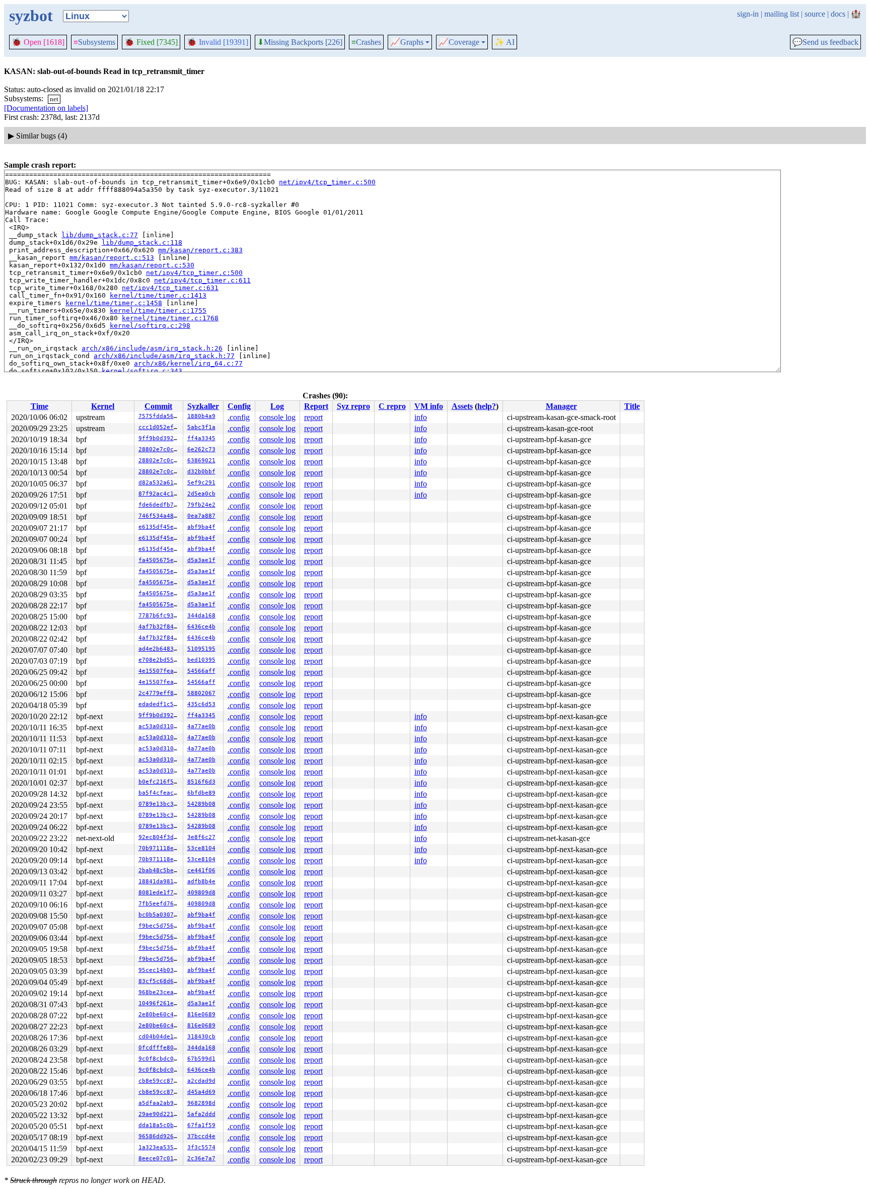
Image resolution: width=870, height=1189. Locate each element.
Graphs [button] (406, 42)
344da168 (201, 615)
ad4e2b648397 (159, 649)
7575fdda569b (159, 416)
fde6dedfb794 (159, 505)
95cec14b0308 (159, 970)
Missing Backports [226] (299, 42)
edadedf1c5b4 (159, 704)
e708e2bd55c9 (159, 660)
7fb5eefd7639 (159, 903)
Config (239, 406)
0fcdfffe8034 (159, 1047)
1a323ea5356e (159, 1147)
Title (632, 406)
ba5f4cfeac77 (159, 793)
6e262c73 (201, 449)
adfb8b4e (201, 881)
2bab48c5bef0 (159, 870)
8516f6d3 (201, 782)
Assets (462, 406)
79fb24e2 (201, 505)
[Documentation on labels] (46, 108)
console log (277, 417)
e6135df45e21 (159, 527)
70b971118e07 (159, 848)
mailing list (781, 14)
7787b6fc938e (159, 615)
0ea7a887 (201, 516)
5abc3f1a (201, 427)
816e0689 (201, 1014)
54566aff (201, 671)
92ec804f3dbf (159, 837)
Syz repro (353, 406)
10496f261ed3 (159, 1003)
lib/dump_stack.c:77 (99, 235)
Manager (561, 406)
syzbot (31, 16)
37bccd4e (201, 1136)
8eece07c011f (159, 1158)
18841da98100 (159, 881)
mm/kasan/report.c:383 (200, 250)
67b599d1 (201, 1059)
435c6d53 (201, 704)
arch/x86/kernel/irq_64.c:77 (188, 363)
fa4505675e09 (159, 560)
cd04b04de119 (159, 1036)
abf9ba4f (201, 527)
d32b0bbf (201, 471)
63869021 (201, 460)
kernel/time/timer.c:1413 (158, 295)
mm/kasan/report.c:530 (152, 265)
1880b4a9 (201, 416)
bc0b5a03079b (159, 915)
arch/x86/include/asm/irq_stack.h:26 (152, 348)
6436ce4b (201, 626)
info (420, 417)
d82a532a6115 (159, 482)
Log (277, 406)
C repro (392, 406)
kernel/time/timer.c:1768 (170, 318)
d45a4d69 (201, 1092)
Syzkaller (203, 406)
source (815, 14)
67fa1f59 (201, 1125)
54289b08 (201, 804)
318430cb (201, 1036)
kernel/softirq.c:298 (150, 325)
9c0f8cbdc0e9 (159, 1059)
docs (838, 14)
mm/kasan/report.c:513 (111, 257)
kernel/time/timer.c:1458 (113, 303)
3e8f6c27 (201, 837)
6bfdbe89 (201, 793)
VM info (428, 406)
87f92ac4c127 (159, 494)
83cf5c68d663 (159, 981)
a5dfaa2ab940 (159, 1103)
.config (239, 417)
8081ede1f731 (159, 892)
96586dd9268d (159, 1136)
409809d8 (201, 892)
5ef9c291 (201, 482)
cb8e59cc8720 (159, 1081)
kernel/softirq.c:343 (142, 371)
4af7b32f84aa (159, 626)
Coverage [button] (459, 42)
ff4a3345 (201, 438)
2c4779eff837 (159, 693)
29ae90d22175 (159, 1114)
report (313, 417)
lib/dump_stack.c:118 (142, 242)
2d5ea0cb (201, 494)
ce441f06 (201, 870)
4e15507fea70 (159, 671)
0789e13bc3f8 (159, 804)
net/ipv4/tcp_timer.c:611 (202, 280)
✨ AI (504, 42)
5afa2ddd (201, 1114)
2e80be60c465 (159, 1014)
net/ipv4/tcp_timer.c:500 (327, 182)
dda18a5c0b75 (159, 1125)
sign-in (748, 14)
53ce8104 (201, 848)
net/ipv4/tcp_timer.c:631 (170, 288)
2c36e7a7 (201, 1158)
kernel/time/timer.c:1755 (158, 310)
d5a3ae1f (201, 560)
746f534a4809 (159, 516)
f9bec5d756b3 (159, 926)
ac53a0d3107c (159, 726)
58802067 (201, 693)
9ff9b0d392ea (159, 438)
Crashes (366, 42)
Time (39, 406)
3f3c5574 (201, 1147)
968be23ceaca (159, 992)
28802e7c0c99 (159, 449)
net (54, 99)
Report (316, 406)
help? (486, 406)
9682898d (201, 1103)
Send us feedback (825, 42)
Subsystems (94, 42)
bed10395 (201, 660)
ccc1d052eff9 (159, 427)
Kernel (102, 406)
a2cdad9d (201, 1081)
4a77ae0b (201, 726)
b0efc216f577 (159, 782)
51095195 (201, 649)
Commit (158, 406)
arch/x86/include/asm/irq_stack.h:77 (164, 356)
